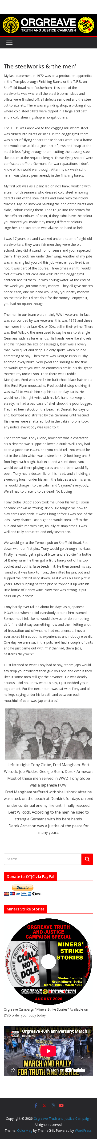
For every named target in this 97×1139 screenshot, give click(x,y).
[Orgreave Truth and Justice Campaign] (48, 17)
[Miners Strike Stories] (48, 920)
